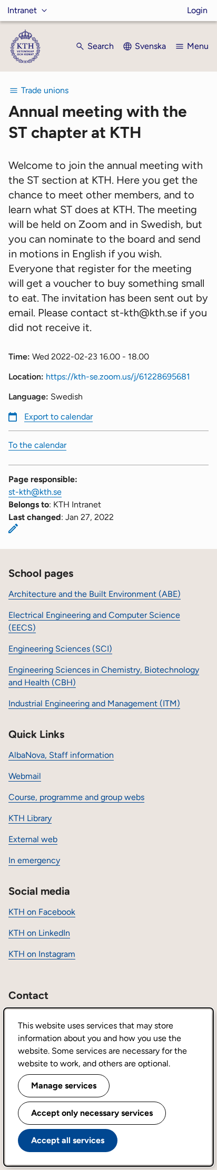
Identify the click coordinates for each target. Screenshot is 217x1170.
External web (32, 839)
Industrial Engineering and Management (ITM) (94, 703)
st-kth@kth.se (35, 492)
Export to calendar (58, 417)
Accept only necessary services (92, 1113)
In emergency (34, 860)
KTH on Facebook (41, 912)
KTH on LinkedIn (39, 933)
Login (197, 10)
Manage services (63, 1086)
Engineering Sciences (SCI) (60, 649)
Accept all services (67, 1140)
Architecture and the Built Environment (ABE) (94, 594)
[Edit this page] (13, 528)
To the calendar (37, 445)
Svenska (150, 46)
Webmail (24, 776)
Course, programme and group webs (76, 797)
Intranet (22, 10)
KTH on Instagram (41, 954)
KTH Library (30, 818)
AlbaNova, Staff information (61, 755)
